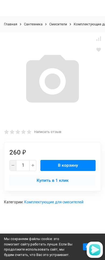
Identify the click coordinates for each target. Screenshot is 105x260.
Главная (10, 24)
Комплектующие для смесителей (53, 202)
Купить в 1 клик (53, 180)
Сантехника (33, 24)
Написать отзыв (47, 132)
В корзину (68, 165)
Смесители (58, 24)
